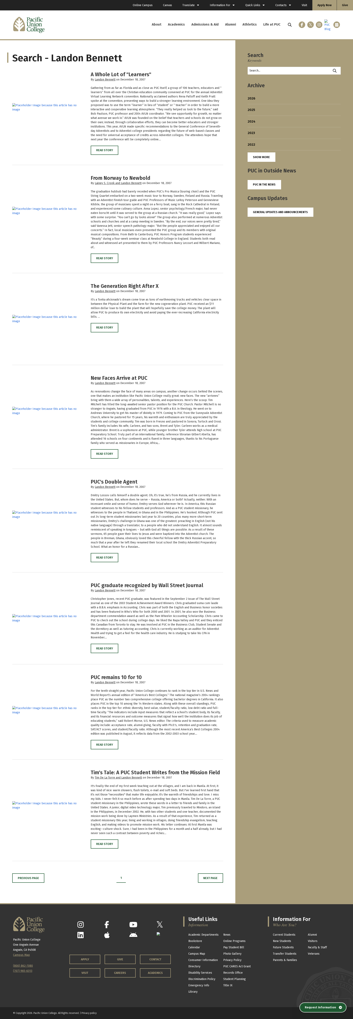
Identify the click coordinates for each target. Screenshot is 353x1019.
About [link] (156, 24)
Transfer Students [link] (284, 953)
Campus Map (21, 955)
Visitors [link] (312, 941)
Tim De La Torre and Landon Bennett (118, 777)
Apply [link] (85, 959)
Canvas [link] (167, 5)
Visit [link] (304, 5)
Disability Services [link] (200, 972)
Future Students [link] (283, 947)
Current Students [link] (284, 934)
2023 (251, 133)
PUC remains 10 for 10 (116, 677)
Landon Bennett (105, 79)
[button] (290, 25)
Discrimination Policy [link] (201, 979)
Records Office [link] (233, 972)
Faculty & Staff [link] (317, 947)
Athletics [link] (249, 24)
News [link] (226, 934)
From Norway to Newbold (120, 178)
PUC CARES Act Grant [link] (237, 966)
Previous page (28, 878)
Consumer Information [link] (203, 960)
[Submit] (335, 71)
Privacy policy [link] (89, 1013)
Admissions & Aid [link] (205, 24)
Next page (210, 878)
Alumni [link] (230, 24)
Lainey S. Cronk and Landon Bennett (118, 183)
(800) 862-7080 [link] (23, 966)
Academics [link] (176, 24)
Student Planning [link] (234, 979)
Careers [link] (120, 973)
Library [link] (193, 991)
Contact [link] (155, 959)
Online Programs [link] (234, 941)
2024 (251, 121)
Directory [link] (194, 966)
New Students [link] (282, 941)
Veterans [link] (313, 953)
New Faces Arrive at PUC (119, 378)
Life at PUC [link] (271, 24)
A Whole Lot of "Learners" (121, 75)
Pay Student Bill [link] (233, 947)
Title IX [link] (227, 985)
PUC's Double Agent (114, 482)
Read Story (104, 150)
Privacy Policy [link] (232, 960)
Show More (261, 157)
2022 (251, 144)
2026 (251, 98)
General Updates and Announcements (280, 212)
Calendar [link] (194, 947)
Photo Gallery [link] (232, 953)
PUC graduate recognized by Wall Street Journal (147, 585)
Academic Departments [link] (203, 934)
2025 (251, 110)
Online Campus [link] (143, 5)
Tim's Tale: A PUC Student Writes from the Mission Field (155, 773)
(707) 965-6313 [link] (22, 971)
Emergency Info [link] (198, 985)
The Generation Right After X (125, 286)
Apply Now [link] (324, 5)
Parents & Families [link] (285, 960)
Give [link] (345, 5)
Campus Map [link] (196, 953)
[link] (190, 5)
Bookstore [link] (195, 941)
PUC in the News (264, 184)
